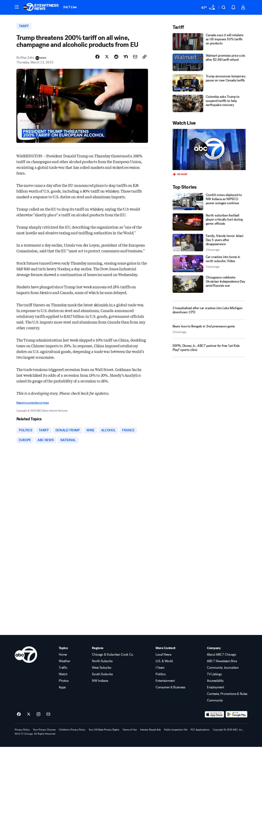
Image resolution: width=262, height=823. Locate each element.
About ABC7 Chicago (221, 654)
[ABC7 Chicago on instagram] (38, 714)
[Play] (209, 149)
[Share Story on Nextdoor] (125, 56)
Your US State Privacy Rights (104, 729)
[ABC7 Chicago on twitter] (29, 714)
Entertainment (165, 680)
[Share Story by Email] (135, 56)
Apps (62, 687)
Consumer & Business (170, 687)
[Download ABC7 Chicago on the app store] (214, 714)
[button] (16, 7)
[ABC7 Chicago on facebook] (19, 714)
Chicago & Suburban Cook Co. (113, 654)
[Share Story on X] (106, 56)
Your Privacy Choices (44, 729)
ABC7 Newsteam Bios (222, 661)
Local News (163, 654)
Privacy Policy (22, 729)
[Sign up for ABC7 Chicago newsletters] (48, 714)
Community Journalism (223, 667)
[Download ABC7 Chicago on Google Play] (236, 714)
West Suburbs (101, 667)
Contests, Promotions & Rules (227, 694)
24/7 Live (70, 7)
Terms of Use (130, 729)
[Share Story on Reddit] (116, 56)
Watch (63, 674)
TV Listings (214, 674)
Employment (215, 687)
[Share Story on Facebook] (97, 56)
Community (215, 700)
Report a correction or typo (32, 403)
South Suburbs (102, 674)
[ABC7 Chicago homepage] (41, 7)
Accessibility (215, 680)
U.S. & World (164, 661)
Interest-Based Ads (150, 729)
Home (63, 654)
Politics (160, 674)
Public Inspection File (175, 729)
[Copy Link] (144, 56)
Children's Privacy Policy (72, 729)
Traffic (63, 667)
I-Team (160, 667)
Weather (64, 661)
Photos (63, 680)
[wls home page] (26, 654)
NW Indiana (100, 680)
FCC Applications (200, 729)
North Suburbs (102, 661)
